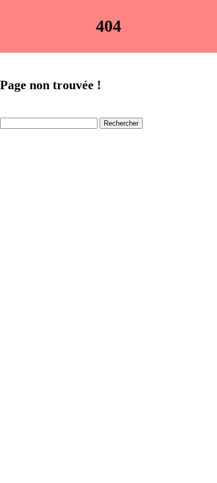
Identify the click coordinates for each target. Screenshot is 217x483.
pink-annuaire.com (31, 150)
